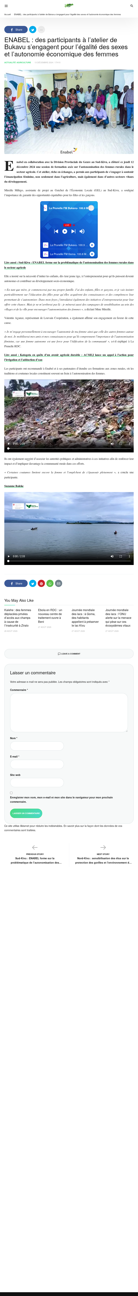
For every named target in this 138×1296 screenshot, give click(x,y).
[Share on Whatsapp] (50, 583)
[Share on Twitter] (32, 29)
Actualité (10, 62)
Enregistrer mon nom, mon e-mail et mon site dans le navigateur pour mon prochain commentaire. (61, 799)
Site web (15, 775)
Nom (13, 738)
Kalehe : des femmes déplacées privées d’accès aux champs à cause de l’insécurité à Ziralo (17, 617)
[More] (41, 29)
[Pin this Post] (41, 583)
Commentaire (19, 690)
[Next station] (56, 231)
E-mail (14, 756)
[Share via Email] (58, 583)
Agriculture (24, 62)
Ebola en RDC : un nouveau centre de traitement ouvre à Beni (50, 616)
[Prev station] (73, 231)
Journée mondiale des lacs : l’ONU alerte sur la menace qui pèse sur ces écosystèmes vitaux (118, 617)
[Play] (65, 231)
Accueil (7, 14)
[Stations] (91, 208)
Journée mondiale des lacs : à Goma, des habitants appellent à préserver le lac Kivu (85, 617)
